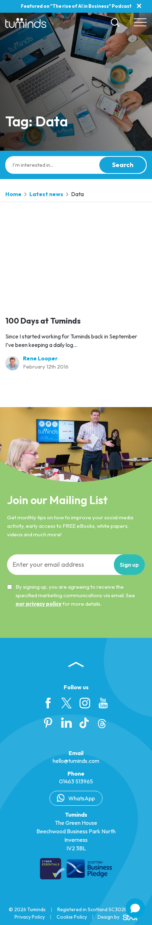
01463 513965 (76, 781)
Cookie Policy (72, 917)
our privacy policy (39, 603)
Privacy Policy (29, 917)
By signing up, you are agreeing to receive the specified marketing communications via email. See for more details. (75, 595)
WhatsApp (81, 798)
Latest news (46, 194)
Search (123, 165)
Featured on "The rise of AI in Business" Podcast (76, 6)
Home (13, 194)
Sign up (129, 564)
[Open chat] (135, 908)
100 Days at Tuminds (43, 321)
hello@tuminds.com (76, 760)
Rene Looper (40, 358)
